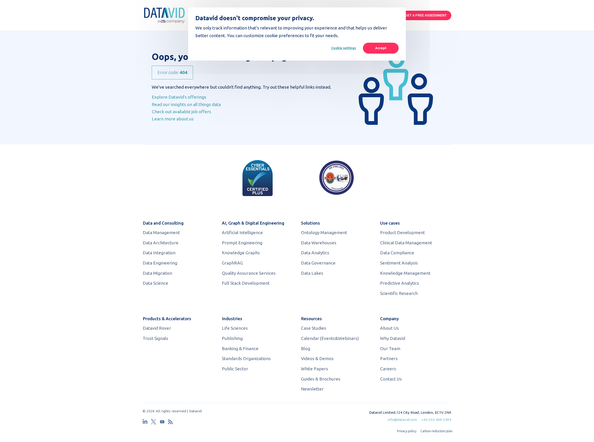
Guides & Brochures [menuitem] (320, 378)
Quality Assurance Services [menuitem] (249, 273)
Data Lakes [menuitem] (312, 273)
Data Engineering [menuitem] (160, 262)
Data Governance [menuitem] (318, 262)
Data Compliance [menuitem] (397, 252)
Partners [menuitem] (389, 358)
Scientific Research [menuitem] (399, 293)
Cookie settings (343, 48)
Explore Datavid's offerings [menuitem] (179, 97)
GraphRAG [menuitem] (232, 262)
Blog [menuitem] (305, 348)
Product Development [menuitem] (402, 232)
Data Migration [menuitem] (157, 273)
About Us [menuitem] (389, 328)
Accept (380, 48)
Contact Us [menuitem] (391, 378)
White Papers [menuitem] (314, 368)
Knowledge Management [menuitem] (405, 273)
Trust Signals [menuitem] (155, 338)
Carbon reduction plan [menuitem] (436, 431)
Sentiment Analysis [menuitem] (399, 262)
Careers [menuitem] (388, 368)
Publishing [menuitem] (232, 338)
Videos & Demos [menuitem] (317, 358)
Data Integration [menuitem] (159, 252)
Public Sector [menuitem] (235, 368)
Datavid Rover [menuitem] (157, 328)
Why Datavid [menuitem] (392, 338)
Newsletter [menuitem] (312, 388)
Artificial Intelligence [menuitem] (242, 232)
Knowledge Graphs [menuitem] (241, 252)
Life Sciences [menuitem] (235, 328)
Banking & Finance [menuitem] (240, 348)
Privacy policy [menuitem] (406, 431)
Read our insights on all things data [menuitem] (186, 104)
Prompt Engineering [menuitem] (242, 242)
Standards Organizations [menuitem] (246, 358)
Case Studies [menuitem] (313, 328)
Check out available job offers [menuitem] (181, 111)
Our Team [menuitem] (390, 348)
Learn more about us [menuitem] (173, 118)
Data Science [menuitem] (155, 283)
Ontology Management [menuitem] (324, 232)
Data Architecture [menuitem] (160, 242)
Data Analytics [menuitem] (315, 252)
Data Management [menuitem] (161, 232)
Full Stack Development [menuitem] (246, 283)
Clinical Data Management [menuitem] (406, 242)
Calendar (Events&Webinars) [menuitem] (330, 338)
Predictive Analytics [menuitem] (399, 283)
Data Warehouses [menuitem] (318, 242)
